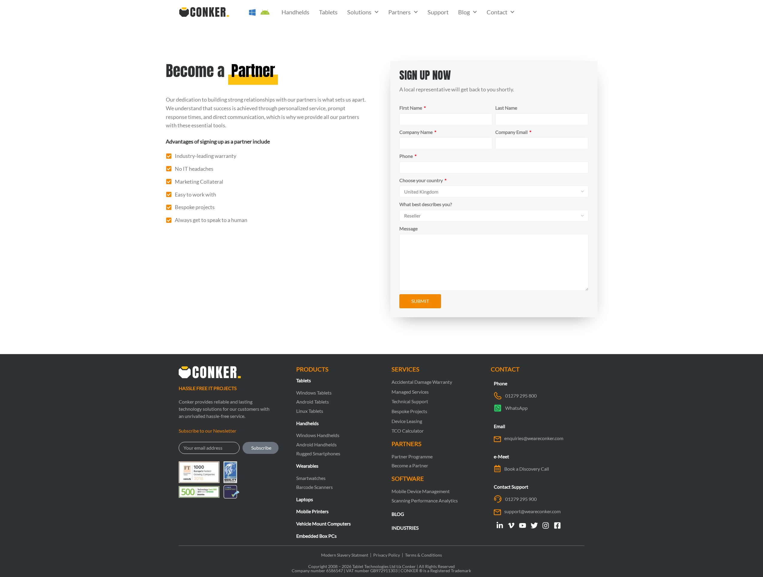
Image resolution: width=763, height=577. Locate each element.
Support (438, 12)
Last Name (506, 108)
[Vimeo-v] (511, 525)
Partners (399, 12)
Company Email (512, 132)
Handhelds (295, 12)
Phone (406, 156)
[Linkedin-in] (499, 525)
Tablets (328, 12)
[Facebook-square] (557, 525)
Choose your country (421, 180)
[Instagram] (545, 525)
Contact (497, 12)
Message (408, 228)
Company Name (416, 132)
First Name (411, 108)
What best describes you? (425, 204)
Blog (464, 12)
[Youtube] (522, 525)
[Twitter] (534, 525)
